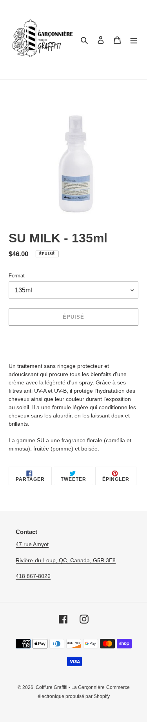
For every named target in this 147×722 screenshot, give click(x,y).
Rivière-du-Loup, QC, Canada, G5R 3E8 (66, 560)
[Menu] (133, 39)
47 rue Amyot (32, 544)
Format (17, 276)
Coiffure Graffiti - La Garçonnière (70, 687)
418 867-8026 (33, 576)
